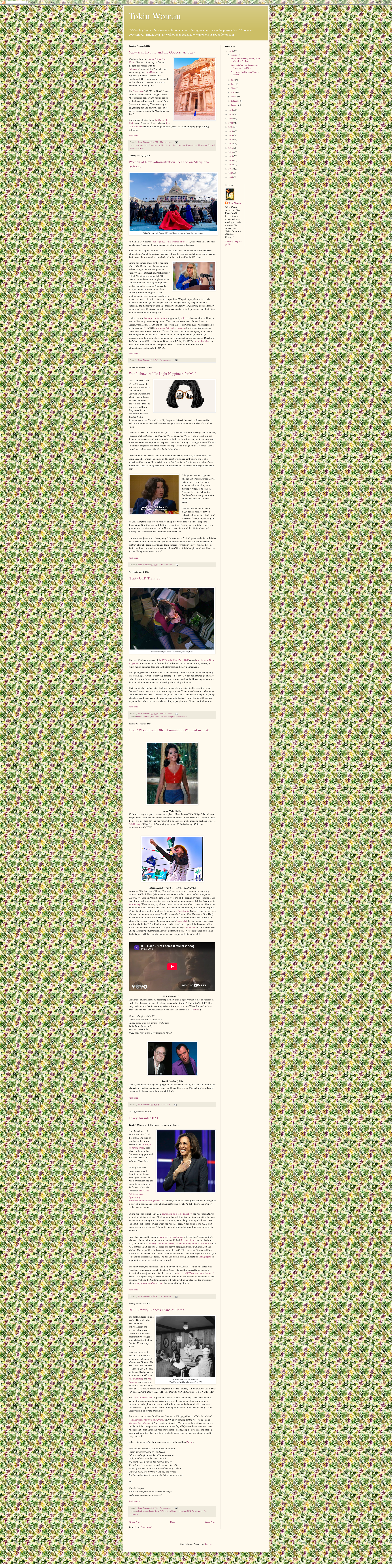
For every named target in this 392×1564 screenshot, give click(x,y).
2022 (230, 122)
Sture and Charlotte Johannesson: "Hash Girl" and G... (244, 66)
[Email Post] (176, 142)
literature (182, 1511)
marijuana (171, 716)
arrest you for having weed (140, 1146)
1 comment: (166, 1104)
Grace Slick (182, 920)
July (233, 79)
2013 (230, 160)
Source (196, 1009)
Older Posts (210, 1522)
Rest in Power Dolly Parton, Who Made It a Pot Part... (245, 60)
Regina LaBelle (201, 341)
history (175, 145)
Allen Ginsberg (136, 1378)
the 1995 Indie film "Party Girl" (173, 659)
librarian (163, 716)
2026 (230, 51)
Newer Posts (134, 1522)
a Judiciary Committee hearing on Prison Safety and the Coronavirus (179, 1243)
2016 (230, 147)
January (234, 104)
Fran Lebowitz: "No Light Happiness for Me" (162, 373)
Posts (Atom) (146, 1527)
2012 (230, 164)
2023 (230, 118)
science (184, 318)
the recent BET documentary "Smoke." (195, 1273)
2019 (230, 135)
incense (182, 145)
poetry (200, 1511)
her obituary (134, 904)
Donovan (190, 927)
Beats (151, 1511)
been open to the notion (155, 318)
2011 (230, 168)
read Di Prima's (147, 1419)
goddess (162, 145)
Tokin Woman (155, 16)
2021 (230, 126)
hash (157, 716)
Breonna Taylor (187, 1240)
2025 (230, 110)
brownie (139, 716)
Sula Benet (140, 148)
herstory (169, 145)
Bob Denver (134, 824)
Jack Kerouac (172, 1511)
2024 (230, 114)
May (233, 88)
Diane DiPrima (160, 1511)
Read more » (134, 135)
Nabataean (134, 68)
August (234, 54)
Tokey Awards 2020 (143, 1117)
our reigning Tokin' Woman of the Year (171, 241)
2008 (230, 177)
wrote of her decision (143, 1397)
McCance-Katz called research (170, 327)
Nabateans (138, 91)
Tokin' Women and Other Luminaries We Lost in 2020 (169, 730)
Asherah (147, 145)
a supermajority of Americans (149, 1283)
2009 (230, 172)
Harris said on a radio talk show (177, 1213)
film (153, 716)
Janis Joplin (183, 910)
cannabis (154, 145)
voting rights (205, 1256)
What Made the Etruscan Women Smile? (244, 73)
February (235, 100)
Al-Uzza (151, 72)
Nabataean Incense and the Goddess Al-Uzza (162, 52)
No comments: (166, 142)
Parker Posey (181, 716)
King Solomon (191, 145)
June (233, 83)
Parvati (189, 1441)
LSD (189, 1511)
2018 (230, 139)
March (234, 96)
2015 (230, 151)
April (233, 92)
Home (172, 1522)
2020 (230, 131)
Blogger (207, 1544)
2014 (230, 156)
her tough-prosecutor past (171, 1236)
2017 (230, 143)
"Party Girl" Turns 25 (144, 578)
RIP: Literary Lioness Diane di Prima (156, 1309)
